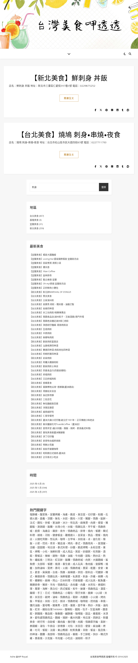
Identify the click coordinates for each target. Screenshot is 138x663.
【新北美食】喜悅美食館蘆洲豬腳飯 (47, 432)
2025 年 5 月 (36, 487)
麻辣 (47, 580)
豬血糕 (49, 613)
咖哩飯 (79, 613)
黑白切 (54, 588)
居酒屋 (102, 543)
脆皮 (72, 514)
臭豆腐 (81, 514)
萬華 (37, 588)
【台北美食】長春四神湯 (42, 308)
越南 (39, 535)
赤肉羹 (74, 584)
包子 (85, 609)
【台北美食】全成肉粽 (41, 329)
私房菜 (76, 576)
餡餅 (103, 518)
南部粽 (51, 634)
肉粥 (87, 559)
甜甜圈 (41, 547)
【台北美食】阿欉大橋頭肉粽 (44, 362)
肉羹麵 (84, 597)
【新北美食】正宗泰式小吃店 (44, 457)
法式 (32, 522)
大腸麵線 (98, 559)
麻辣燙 (84, 522)
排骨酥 (61, 626)
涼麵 (50, 518)
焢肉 (44, 543)
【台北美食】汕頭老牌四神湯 (44, 345)
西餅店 (96, 617)
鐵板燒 (38, 559)
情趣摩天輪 (91, 621)
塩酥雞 (33, 514)
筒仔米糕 (80, 592)
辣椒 (47, 555)
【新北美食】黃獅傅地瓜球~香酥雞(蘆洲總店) (52, 386)
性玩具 (74, 522)
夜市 (62, 530)
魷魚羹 (102, 580)
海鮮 (44, 588)
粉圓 (100, 514)
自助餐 (51, 621)
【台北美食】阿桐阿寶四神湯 (44, 353)
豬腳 (87, 518)
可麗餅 (99, 572)
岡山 (55, 580)
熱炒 (90, 605)
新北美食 (34, 228)
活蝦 (32, 547)
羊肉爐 (59, 638)
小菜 (37, 543)
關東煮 (56, 605)
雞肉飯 (61, 621)
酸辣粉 (68, 609)
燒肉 (90, 530)
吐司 (37, 630)
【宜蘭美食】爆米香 (39, 267)
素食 (37, 572)
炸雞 (92, 576)
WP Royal (23, 656)
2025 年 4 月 (36, 491)
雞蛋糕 (96, 613)
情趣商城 (78, 559)
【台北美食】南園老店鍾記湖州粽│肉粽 (49, 320)
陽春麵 (59, 613)
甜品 (87, 613)
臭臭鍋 (46, 572)
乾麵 (92, 568)
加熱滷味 (40, 568)
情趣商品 (73, 530)
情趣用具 (88, 543)
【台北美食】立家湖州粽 (42, 300)
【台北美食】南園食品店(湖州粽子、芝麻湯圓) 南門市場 (57, 316)
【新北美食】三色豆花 (41, 399)
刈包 (70, 626)
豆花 (55, 601)
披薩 (82, 588)
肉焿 (92, 522)
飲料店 (89, 572)
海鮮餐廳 (65, 576)
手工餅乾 (85, 634)
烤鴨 (37, 551)
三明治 (49, 559)
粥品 (90, 535)
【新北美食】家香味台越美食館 (45, 440)
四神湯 (33, 634)
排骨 (82, 530)
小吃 (44, 551)
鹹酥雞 (69, 613)
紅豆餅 (59, 559)
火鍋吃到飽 (41, 539)
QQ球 (98, 592)
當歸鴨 (99, 564)
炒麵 (72, 547)
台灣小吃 (60, 526)
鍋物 (55, 555)
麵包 (39, 522)
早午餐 (91, 526)
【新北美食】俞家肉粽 (41, 357)
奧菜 (85, 568)
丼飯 (97, 605)
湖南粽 (79, 638)
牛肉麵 (79, 555)
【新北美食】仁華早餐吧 (42, 415)
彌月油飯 (35, 605)
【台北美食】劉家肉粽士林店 (44, 366)
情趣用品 (63, 584)
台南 (55, 572)
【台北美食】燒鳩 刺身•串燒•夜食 (69, 134)
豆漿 (65, 605)
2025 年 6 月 (36, 483)
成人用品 (68, 551)
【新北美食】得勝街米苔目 (43, 391)
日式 (47, 592)
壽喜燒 (38, 638)
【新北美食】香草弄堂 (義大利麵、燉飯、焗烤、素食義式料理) (60, 428)
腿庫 (90, 592)
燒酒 (57, 564)
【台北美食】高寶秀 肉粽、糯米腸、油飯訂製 (52, 304)
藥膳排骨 (35, 584)
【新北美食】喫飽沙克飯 (42, 444)
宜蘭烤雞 (55, 514)
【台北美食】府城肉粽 (41, 374)
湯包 (42, 626)
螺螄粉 (38, 580)
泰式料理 (63, 547)
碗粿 (100, 576)
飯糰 (50, 526)
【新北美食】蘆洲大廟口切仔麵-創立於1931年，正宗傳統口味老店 (62, 419)
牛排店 (51, 626)
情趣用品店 (64, 634)
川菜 (80, 518)
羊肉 (52, 584)
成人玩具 (78, 564)
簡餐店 (38, 555)
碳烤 (47, 597)
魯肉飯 (89, 564)
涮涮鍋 (41, 526)
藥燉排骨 (40, 576)
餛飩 (77, 609)
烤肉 (70, 543)
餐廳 (97, 530)
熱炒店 (96, 555)
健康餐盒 (58, 535)
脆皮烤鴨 (83, 547)
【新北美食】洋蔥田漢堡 (42, 407)
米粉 (47, 601)
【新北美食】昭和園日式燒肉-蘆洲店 (47, 453)
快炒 (95, 634)
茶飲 (85, 630)
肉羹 (82, 584)
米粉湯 (81, 539)
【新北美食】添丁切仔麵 (42, 436)
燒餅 (65, 617)
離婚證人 (70, 535)
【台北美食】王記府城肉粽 (43, 378)
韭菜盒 (81, 535)
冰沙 (65, 522)
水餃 (65, 518)
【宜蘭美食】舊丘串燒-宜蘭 (43, 279)
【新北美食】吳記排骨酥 (42, 395)
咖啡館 (84, 601)
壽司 (57, 568)
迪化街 (96, 539)
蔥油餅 (56, 522)
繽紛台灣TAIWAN (52, 609)
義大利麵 (75, 617)
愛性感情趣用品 (44, 617)
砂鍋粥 (86, 551)
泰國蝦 (33, 626)
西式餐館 (65, 588)
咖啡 (62, 539)
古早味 (71, 539)
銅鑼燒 (38, 613)
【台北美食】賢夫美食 (41, 295)
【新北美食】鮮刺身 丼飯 (69, 77)
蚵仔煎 (41, 621)
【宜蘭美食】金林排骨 (41, 275)
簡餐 (97, 535)
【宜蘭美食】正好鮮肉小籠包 (44, 287)
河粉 (47, 535)
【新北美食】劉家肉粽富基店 (44, 341)
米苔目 (38, 597)
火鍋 (65, 568)
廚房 (37, 530)
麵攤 (42, 634)
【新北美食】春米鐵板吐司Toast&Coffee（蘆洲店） (55, 424)
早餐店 (38, 601)
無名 (57, 518)
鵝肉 (72, 518)
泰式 (77, 543)
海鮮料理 (55, 551)
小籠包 (69, 592)
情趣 (95, 518)
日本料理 (65, 580)
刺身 (85, 576)
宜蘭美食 (34, 224)
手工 (39, 592)
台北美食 (34, 215)
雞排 (55, 530)
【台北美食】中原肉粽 (41, 333)
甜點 (87, 555)
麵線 (57, 617)
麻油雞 (96, 626)
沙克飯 (49, 638)
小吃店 (69, 638)
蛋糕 (72, 605)
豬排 (44, 584)
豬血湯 (61, 543)
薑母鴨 (46, 605)
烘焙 (80, 572)
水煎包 (91, 584)
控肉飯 (94, 601)
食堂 (100, 568)
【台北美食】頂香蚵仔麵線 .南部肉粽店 (49, 324)
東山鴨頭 (63, 630)
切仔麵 (91, 514)
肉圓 (80, 621)
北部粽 (41, 564)
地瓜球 (51, 547)
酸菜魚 (43, 514)
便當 (100, 522)
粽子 (87, 638)
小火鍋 (94, 597)
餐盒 (92, 630)
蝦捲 (75, 634)
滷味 (55, 597)
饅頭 (32, 592)
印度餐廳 (78, 580)
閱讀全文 (69, 98)
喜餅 (103, 621)
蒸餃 (77, 551)
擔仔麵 (71, 621)
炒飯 (70, 526)
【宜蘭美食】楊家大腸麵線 (43, 254)
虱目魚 (102, 630)
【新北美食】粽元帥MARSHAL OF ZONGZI (50, 291)
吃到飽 (96, 551)
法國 (52, 630)
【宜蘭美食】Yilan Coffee (42, 271)
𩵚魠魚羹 (75, 630)
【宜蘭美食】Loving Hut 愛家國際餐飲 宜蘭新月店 (54, 258)
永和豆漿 (95, 547)
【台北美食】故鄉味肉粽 (42, 337)
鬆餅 (75, 597)
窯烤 (50, 568)
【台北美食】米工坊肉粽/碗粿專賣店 (48, 312)
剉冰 (62, 601)
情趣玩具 (80, 526)
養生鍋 (66, 564)
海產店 (46, 530)
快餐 (47, 522)
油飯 (70, 555)
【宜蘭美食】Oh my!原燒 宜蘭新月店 (48, 283)
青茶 (52, 543)
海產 (65, 514)
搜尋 (103, 187)
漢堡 (103, 588)
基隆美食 (34, 219)
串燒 (103, 601)
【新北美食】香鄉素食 (41, 382)
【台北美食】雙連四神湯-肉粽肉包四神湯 (50, 349)
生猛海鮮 (95, 609)
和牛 (75, 588)
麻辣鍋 (71, 572)
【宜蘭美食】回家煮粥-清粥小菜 (45, 262)
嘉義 (42, 518)
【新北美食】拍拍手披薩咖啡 (44, 448)
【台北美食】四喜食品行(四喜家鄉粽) (48, 370)
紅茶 (37, 609)
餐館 (44, 630)
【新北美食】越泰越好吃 (42, 411)
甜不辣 (81, 605)
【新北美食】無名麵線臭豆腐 (44, 403)
